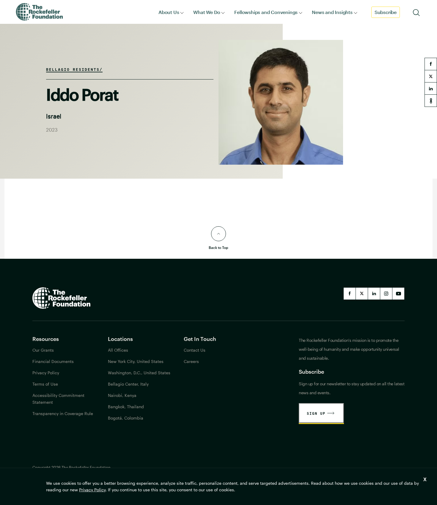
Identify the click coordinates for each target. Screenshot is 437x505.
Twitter (362, 294)
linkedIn (374, 294)
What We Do (206, 12)
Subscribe (386, 12)
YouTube (398, 294)
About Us (168, 12)
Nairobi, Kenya (122, 395)
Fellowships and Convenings (266, 12)
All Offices (118, 350)
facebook (431, 64)
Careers (191, 361)
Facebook (350, 294)
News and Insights (332, 12)
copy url (431, 101)
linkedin (431, 88)
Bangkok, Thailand (126, 406)
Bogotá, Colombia (125, 417)
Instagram (386, 294)
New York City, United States (136, 361)
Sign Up (316, 413)
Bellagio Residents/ (74, 69)
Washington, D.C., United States (139, 372)
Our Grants (43, 350)
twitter (431, 76)
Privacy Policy (92, 489)
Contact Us (194, 350)
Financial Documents (53, 361)
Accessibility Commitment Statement (58, 399)
